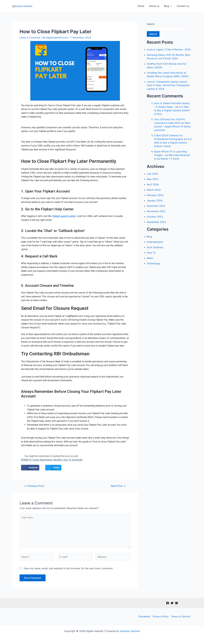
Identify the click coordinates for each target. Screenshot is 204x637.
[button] (30, 467)
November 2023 (156, 211)
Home (141, 5)
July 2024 (152, 173)
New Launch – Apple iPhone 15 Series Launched (172, 126)
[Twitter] (172, 603)
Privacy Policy (161, 616)
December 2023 (156, 205)
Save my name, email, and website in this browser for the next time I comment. (68, 568)
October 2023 (155, 216)
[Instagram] (176, 603)
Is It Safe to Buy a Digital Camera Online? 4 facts (172, 110)
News (150, 258)
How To (151, 252)
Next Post (118, 486)
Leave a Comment (30, 37)
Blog (166, 5)
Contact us (183, 5)
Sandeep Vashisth (130, 631)
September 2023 (156, 221)
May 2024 (152, 179)
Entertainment (155, 241)
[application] (170, 6)
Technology (153, 263)
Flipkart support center (63, 216)
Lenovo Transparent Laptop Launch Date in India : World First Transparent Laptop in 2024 (168, 85)
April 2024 (153, 184)
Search (151, 23)
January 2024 (154, 200)
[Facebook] (167, 603)
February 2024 (155, 195)
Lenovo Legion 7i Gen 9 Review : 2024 (169, 49)
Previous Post (34, 486)
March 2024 (154, 189)
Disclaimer (144, 616)
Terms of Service (180, 616)
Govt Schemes (155, 247)
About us (154, 5)
